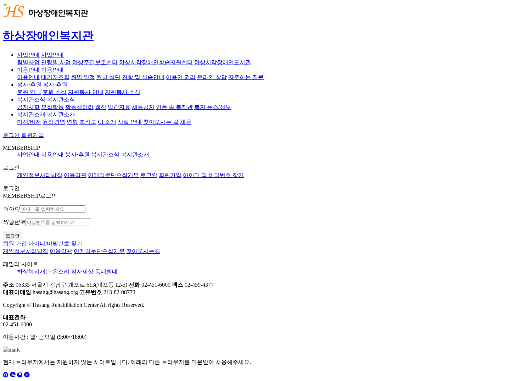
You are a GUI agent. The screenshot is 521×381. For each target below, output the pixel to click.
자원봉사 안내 (85, 92)
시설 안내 (130, 122)
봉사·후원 (29, 85)
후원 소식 (55, 92)
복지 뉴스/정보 (212, 107)
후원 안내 (29, 92)
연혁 (72, 122)
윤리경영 (54, 122)
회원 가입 (15, 244)
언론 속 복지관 (174, 107)
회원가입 (32, 135)
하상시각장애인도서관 (222, 62)
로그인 (11, 135)
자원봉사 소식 (122, 92)
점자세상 (82, 272)
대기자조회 (55, 77)
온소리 (60, 272)
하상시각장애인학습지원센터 (156, 62)
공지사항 (28, 107)
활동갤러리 (79, 107)
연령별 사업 (56, 62)
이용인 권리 (181, 77)
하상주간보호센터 (95, 62)
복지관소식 (31, 99)
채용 (185, 122)
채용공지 (143, 107)
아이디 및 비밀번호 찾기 (213, 175)
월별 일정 (83, 77)
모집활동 (52, 107)
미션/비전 (29, 122)
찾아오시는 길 (161, 122)
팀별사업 (28, 62)
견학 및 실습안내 (143, 77)
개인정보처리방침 (39, 175)
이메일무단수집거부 (113, 175)
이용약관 (75, 175)
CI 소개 (107, 122)
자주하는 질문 (246, 77)
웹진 (100, 107)
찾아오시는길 (143, 251)
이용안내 (28, 70)
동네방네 (106, 272)
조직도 (87, 122)
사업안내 (28, 55)
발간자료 (119, 107)
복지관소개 (31, 114)
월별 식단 (108, 77)
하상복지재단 (34, 272)
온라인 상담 (212, 77)
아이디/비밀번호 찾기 (55, 244)
